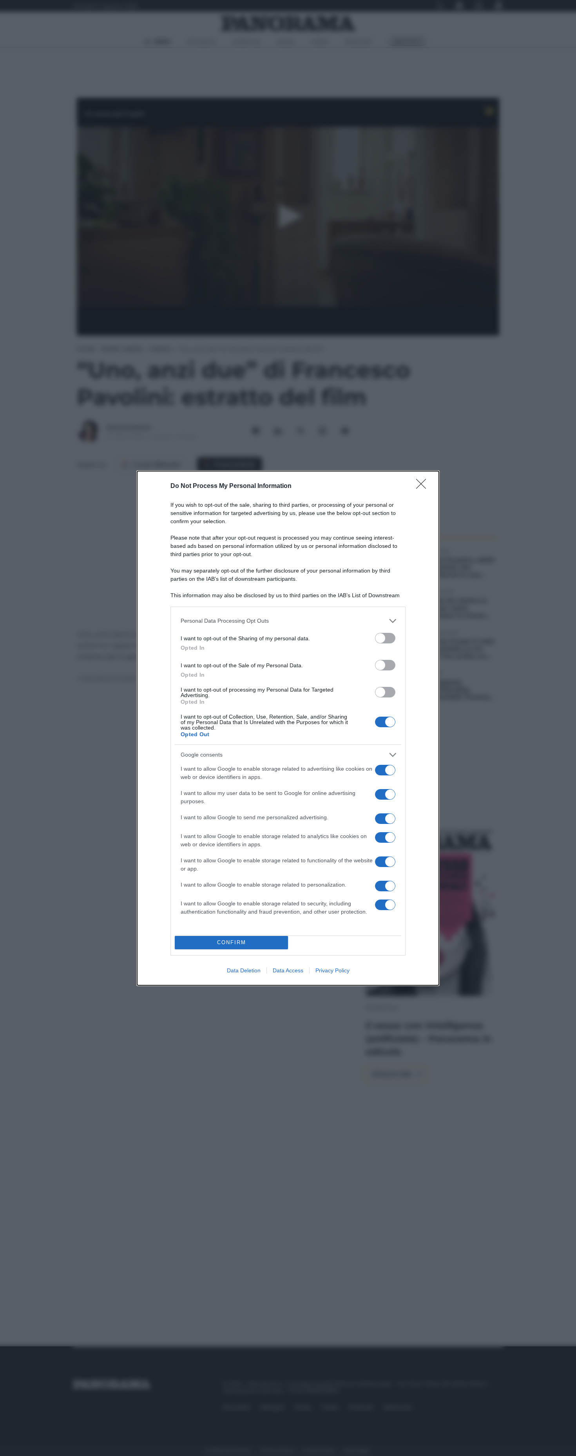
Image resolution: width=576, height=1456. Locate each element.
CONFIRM (231, 942)
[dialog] (288, 728)
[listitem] (288, 621)
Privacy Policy (332, 970)
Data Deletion (244, 970)
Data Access (288, 970)
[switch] (385, 638)
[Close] (423, 486)
